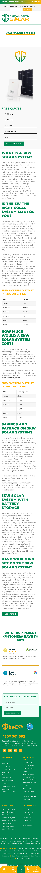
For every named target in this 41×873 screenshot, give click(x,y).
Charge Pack (27, 820)
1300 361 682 (14, 736)
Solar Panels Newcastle (20, 856)
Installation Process (29, 782)
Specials (25, 785)
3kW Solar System (8, 809)
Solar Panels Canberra (21, 851)
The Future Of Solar (29, 780)
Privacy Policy (15, 838)
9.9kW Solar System (9, 820)
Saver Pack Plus (28, 812)
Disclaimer (4, 838)
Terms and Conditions (30, 838)
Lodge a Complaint (8, 786)
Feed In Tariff (27, 799)
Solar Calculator (28, 766)
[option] (20, 656)
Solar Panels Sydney (24, 858)
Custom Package (28, 826)
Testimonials (6, 772)
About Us (5, 763)
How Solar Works (28, 774)
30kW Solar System (9, 829)
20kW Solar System (8, 826)
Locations (5, 789)
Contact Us (6, 766)
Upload (4, 783)
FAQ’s (25, 771)
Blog (3, 775)
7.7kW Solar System (8, 818)
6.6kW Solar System (9, 815)
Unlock (27, 9)
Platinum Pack (27, 818)
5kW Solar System (8, 812)
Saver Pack (26, 809)
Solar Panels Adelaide (26, 848)
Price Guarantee (28, 791)
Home (4, 761)
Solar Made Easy (28, 768)
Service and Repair (8, 769)
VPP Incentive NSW (8, 792)
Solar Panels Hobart (21, 853)
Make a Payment (8, 780)
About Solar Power (29, 763)
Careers (4, 841)
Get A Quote (27, 788)
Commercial (6, 778)
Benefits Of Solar (28, 777)
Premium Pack (28, 815)
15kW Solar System (8, 823)
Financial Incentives (29, 796)
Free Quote (9, 614)
